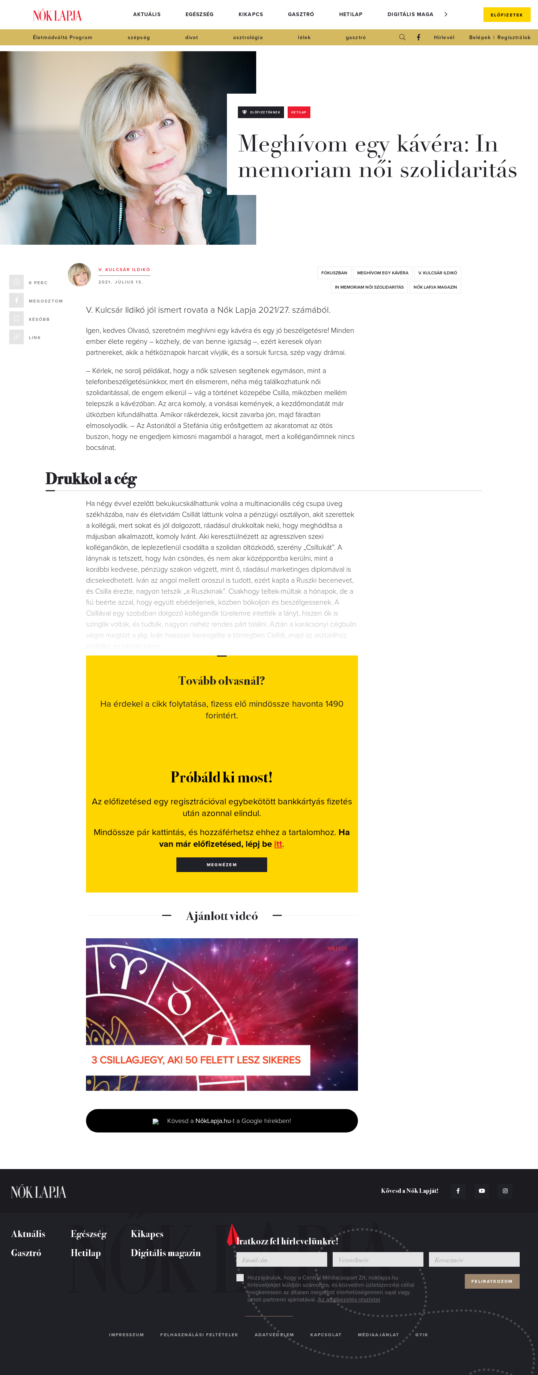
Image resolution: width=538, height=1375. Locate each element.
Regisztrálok (514, 37)
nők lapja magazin (435, 287)
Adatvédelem (274, 1334)
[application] (222, 1014)
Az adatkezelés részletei (349, 1299)
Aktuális (147, 14)
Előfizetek (507, 15)
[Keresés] (403, 37)
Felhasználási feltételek (199, 1334)
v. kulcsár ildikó (437, 272)
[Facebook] (419, 37)
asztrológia (248, 37)
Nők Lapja (57, 15)
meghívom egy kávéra (382, 272)
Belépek (480, 37)
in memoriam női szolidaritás (369, 287)
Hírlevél (444, 37)
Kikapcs (251, 14)
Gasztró (301, 14)
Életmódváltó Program (63, 37)
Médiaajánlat (378, 1334)
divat (191, 37)
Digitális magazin (415, 14)
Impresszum (126, 1334)
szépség (139, 37)
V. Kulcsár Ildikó (124, 269)
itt (278, 844)
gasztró (356, 37)
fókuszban (334, 272)
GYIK (422, 1334)
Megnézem (222, 864)
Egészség (200, 14)
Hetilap (351, 14)
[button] (446, 14)
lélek (304, 37)
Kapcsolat (326, 1334)
